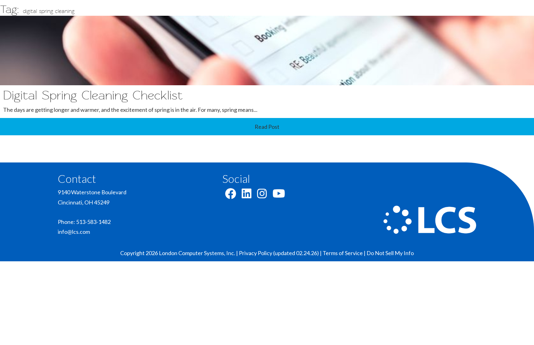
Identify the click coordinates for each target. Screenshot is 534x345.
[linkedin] (246, 195)
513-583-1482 (93, 221)
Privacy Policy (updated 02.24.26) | (281, 253)
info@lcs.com (74, 231)
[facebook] (230, 195)
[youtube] (279, 195)
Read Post (267, 126)
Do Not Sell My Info (390, 253)
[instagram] (262, 195)
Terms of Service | (345, 253)
